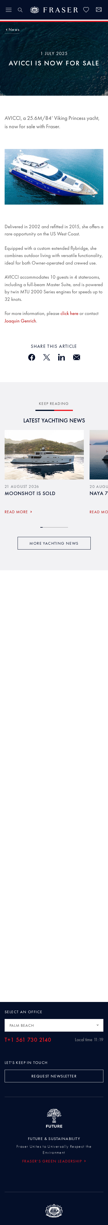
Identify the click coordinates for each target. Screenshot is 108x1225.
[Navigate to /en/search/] (20, 10)
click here (69, 313)
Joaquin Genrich (20, 321)
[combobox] (54, 1025)
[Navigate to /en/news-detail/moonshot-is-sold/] (44, 455)
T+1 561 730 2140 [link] (28, 1039)
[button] (14, 29)
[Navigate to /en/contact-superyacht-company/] (98, 10)
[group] (44, 474)
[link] (86, 10)
